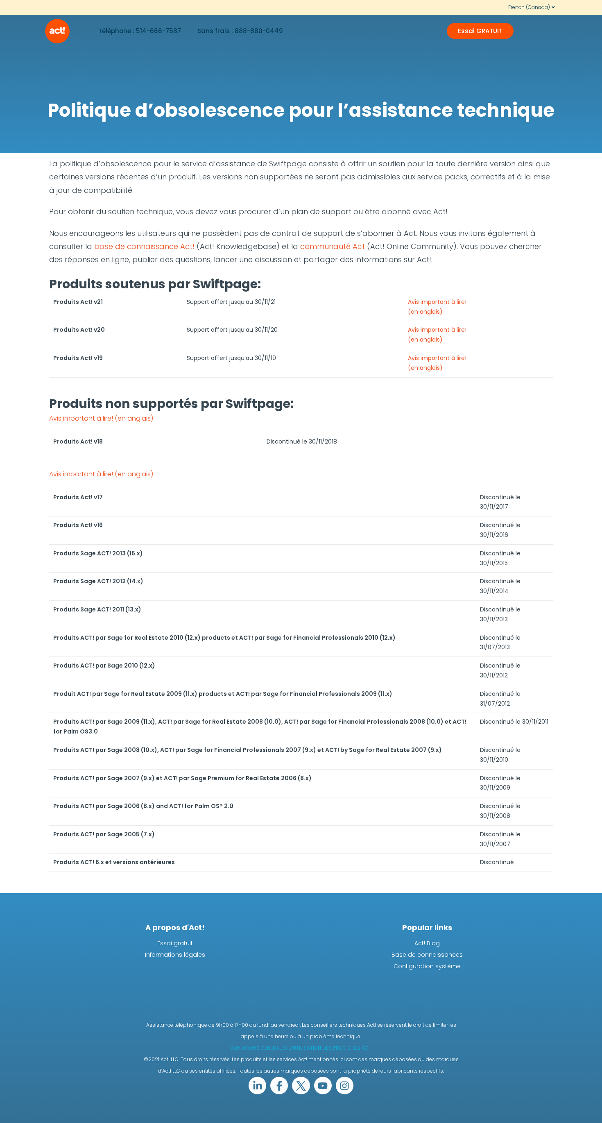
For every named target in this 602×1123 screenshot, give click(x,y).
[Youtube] (323, 1085)
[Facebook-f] (279, 1085)
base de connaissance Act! (144, 246)
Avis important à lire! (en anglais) (101, 418)
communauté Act (333, 246)
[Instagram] (344, 1085)
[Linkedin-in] (257, 1085)
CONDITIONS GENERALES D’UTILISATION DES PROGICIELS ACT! (301, 1047)
